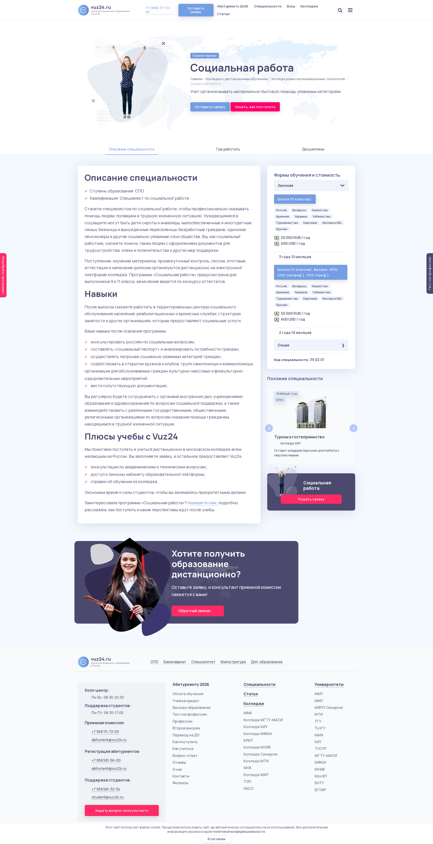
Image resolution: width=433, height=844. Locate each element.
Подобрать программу (3, 275)
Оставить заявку (195, 10)
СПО (154, 662)
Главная (196, 79)
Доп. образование (267, 662)
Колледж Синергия (260, 754)
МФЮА (320, 762)
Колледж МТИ (256, 761)
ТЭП (247, 781)
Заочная (285, 185)
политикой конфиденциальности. (239, 831)
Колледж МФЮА (258, 734)
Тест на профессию (190, 714)
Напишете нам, (203, 502)
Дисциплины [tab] (313, 149)
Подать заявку (311, 499)
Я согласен (216, 839)
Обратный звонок (194, 610)
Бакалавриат (175, 662)
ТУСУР (320, 749)
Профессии (182, 721)
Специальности (268, 6)
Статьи (223, 14)
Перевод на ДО (186, 735)
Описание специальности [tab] (131, 149)
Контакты (181, 776)
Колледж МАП (256, 775)
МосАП (321, 776)
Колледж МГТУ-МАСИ (263, 720)
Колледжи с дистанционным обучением (237, 79)
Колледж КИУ (255, 727)
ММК (248, 713)
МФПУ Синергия (329, 707)
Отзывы (179, 762)
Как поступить (185, 742)
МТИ (319, 714)
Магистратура (233, 662)
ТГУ (318, 721)
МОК (248, 768)
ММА (319, 735)
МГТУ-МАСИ (326, 756)
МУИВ (320, 769)
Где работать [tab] (228, 149)
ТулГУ (320, 728)
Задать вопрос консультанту (122, 810)
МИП (319, 701)
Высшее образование (192, 707)
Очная (283, 345)
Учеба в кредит (186, 701)
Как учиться (183, 749)
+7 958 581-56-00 (106, 760)
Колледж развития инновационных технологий (308, 79)
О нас (177, 769)
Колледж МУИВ (257, 747)
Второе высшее (186, 728)
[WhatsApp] (339, 662)
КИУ (318, 742)
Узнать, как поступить (255, 106)
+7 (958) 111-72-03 (158, 10)
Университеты (329, 684)
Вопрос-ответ (185, 756)
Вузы (291, 6)
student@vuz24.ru (108, 797)
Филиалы (180, 783)
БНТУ (319, 783)
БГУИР (320, 790)
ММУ (319, 694)
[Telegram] (350, 662)
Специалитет (203, 662)
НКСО (248, 788)
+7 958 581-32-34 (106, 789)
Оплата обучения (188, 694)
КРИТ (248, 740)
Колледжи (309, 6)
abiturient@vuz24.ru (109, 739)
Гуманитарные (205, 55)
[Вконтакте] (328, 662)
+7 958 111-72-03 (105, 731)
